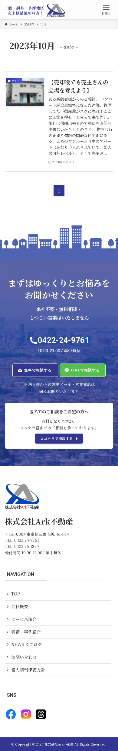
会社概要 (19, 606)
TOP (15, 594)
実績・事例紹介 (26, 632)
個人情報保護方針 (28, 670)
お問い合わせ (24, 657)
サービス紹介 (24, 619)
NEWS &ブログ (26, 644)
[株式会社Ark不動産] (36, 9)
